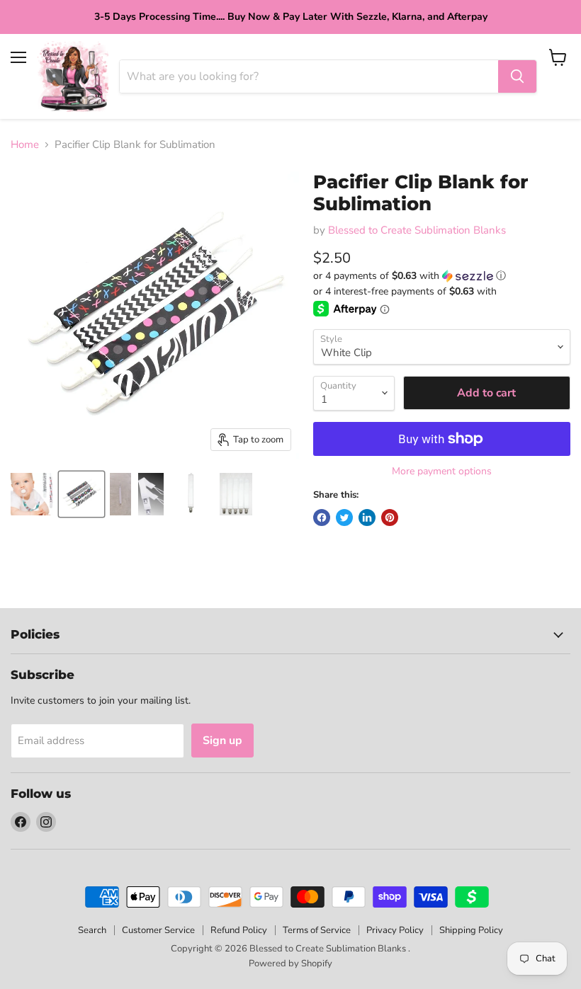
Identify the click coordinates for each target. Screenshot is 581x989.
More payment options (442, 471)
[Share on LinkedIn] (367, 517)
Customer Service (158, 930)
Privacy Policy (395, 930)
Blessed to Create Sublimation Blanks (417, 230)
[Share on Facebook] (321, 517)
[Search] (517, 76)
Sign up (222, 740)
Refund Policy (238, 930)
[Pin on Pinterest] (389, 517)
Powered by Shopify (290, 963)
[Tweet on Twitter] (344, 517)
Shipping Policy (471, 930)
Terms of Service (317, 930)
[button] (441, 275)
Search (92, 930)
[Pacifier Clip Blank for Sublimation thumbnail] (32, 494)
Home (25, 145)
